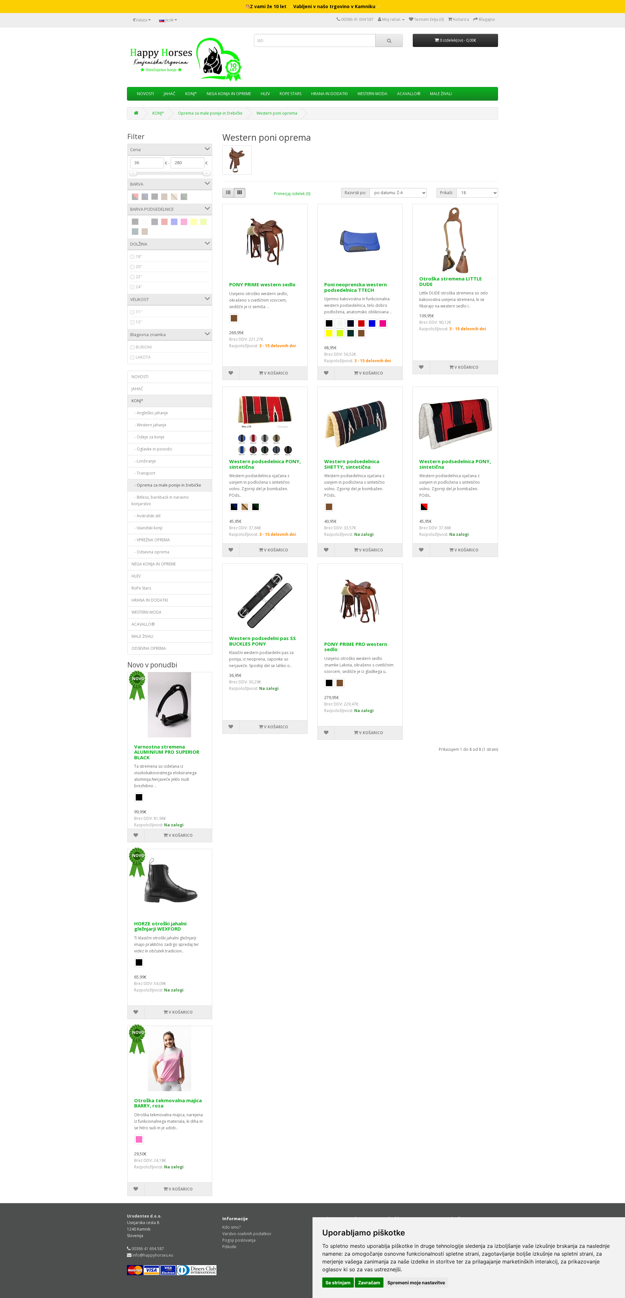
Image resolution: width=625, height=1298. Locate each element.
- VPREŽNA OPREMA (151, 540)
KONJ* (191, 93)
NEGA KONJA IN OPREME (229, 93)
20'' (139, 266)
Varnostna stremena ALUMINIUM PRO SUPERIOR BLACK (166, 752)
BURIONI (144, 347)
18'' (139, 256)
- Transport (143, 473)
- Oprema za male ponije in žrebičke (166, 485)
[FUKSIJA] (184, 222)
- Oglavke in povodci (152, 449)
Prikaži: (446, 192)
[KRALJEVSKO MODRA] (174, 222)
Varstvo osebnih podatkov (246, 1233)
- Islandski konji (147, 528)
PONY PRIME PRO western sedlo (355, 647)
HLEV (265, 93)
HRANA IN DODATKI (329, 93)
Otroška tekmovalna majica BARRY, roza (168, 1103)
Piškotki (229, 1246)
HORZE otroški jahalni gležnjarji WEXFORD (160, 926)
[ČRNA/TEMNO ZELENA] (184, 196)
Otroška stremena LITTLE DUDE (450, 281)
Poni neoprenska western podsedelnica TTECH (355, 287)
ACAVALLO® (408, 93)
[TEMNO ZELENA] (135, 231)
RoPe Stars (290, 93)
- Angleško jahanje (150, 413)
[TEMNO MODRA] (154, 222)
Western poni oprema (277, 113)
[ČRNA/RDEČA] (135, 196)
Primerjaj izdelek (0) (292, 193)
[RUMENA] (193, 222)
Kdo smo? (231, 1227)
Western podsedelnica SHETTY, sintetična (351, 464)
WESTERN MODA (372, 93)
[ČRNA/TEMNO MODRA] (145, 196)
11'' (139, 312)
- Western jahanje (149, 425)
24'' (139, 287)
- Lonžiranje (144, 461)
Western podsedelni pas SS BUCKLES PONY (262, 641)
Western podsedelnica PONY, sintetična (265, 464)
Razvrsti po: (355, 192)
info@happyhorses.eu (152, 1255)
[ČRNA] (154, 196)
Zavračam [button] (369, 1282)
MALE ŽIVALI (441, 93)
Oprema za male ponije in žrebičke (210, 113)
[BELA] (145, 222)
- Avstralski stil (146, 516)
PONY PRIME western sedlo (262, 284)
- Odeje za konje (148, 437)
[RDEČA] (164, 222)
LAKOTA (143, 357)
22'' (139, 276)
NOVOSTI (145, 93)
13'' (139, 322)
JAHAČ (169, 93)
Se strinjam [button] (338, 1282)
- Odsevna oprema (150, 552)
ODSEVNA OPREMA (149, 648)
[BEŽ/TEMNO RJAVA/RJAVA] (174, 196)
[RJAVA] (164, 196)
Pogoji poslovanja (239, 1240)
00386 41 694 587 (148, 1248)
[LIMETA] (203, 222)
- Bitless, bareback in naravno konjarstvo (160, 500)
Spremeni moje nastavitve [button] (416, 1282)
